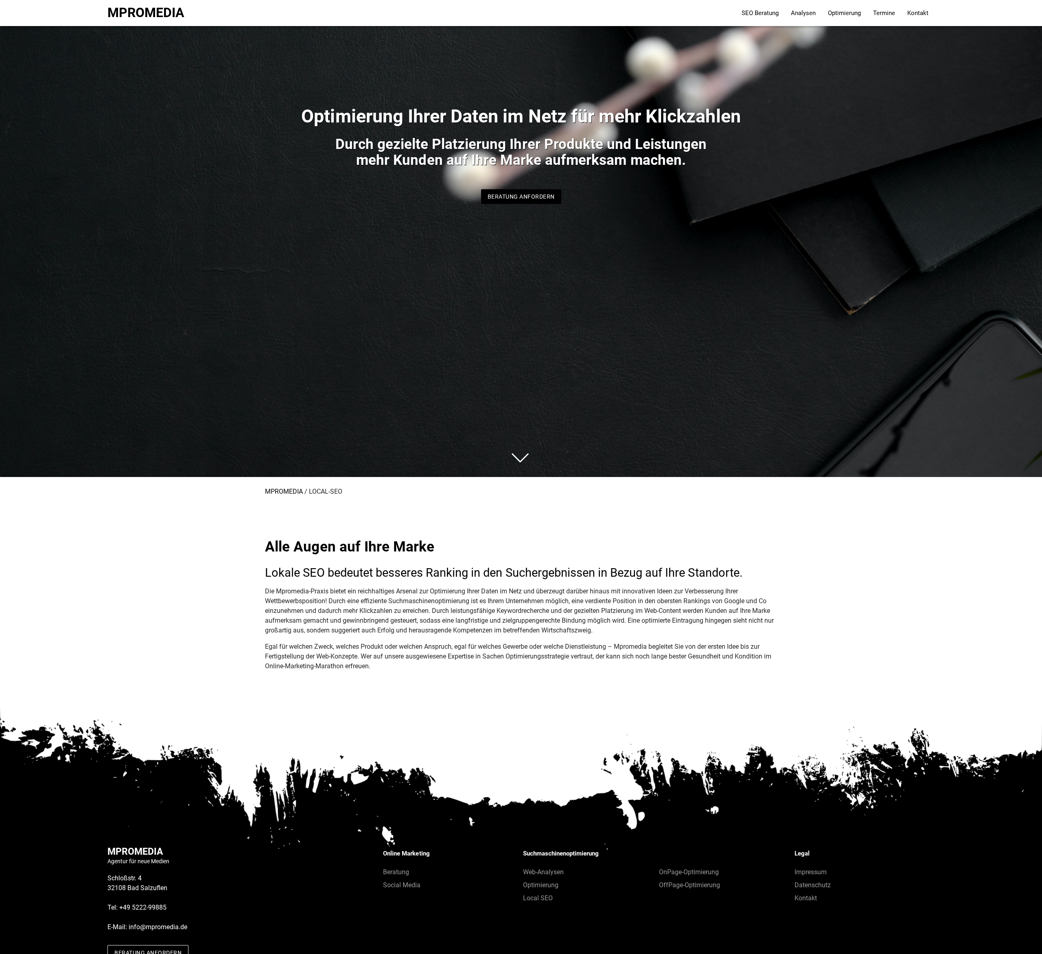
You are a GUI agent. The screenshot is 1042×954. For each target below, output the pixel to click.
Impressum (811, 872)
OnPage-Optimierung (689, 872)
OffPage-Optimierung (689, 885)
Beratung (396, 872)
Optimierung (844, 13)
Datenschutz (813, 885)
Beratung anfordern (521, 196)
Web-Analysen (543, 872)
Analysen (803, 13)
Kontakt (917, 13)
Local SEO (538, 898)
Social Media (401, 885)
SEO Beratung (760, 13)
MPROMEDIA (145, 13)
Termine (884, 13)
